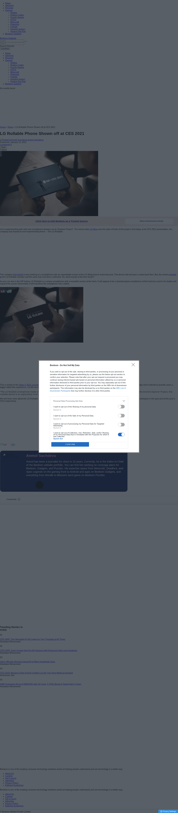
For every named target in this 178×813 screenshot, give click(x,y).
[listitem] (89, 401)
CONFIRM (70, 444)
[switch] (121, 406)
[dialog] (89, 406)
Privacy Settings (169, 811)
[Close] (134, 365)
